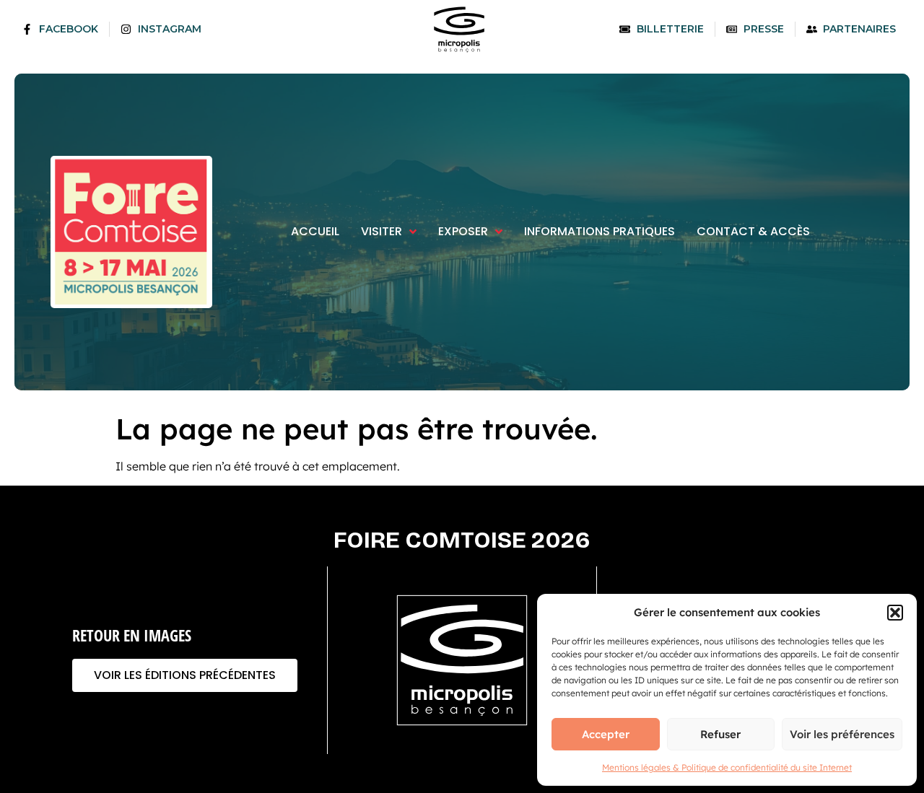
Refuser (720, 734)
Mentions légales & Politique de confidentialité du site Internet (727, 767)
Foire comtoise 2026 (462, 540)
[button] (895, 612)
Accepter (605, 734)
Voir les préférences (842, 734)
